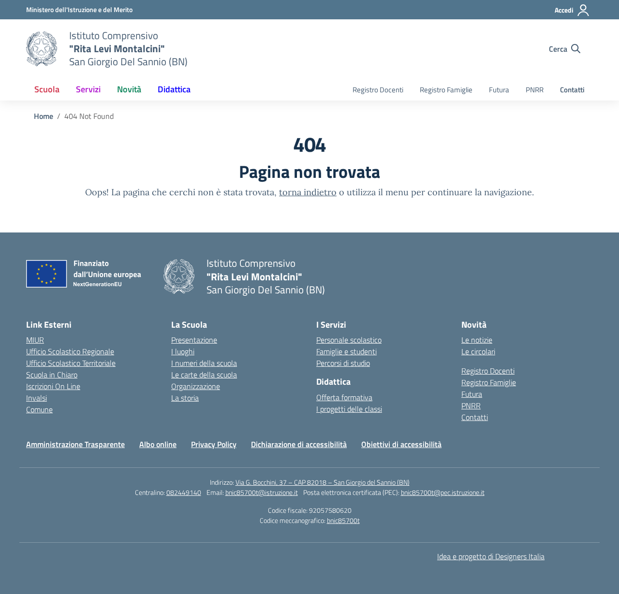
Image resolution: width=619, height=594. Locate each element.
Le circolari (478, 351)
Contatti (572, 89)
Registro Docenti (378, 89)
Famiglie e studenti (346, 351)
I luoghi (182, 351)
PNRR (535, 89)
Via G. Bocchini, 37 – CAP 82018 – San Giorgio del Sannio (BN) (323, 482)
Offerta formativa (344, 397)
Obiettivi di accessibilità (401, 444)
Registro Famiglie (446, 89)
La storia (185, 398)
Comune (39, 409)
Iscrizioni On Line (53, 386)
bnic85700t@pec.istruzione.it (443, 492)
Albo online (158, 444)
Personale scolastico (349, 340)
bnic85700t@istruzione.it (261, 492)
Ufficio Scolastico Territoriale (71, 363)
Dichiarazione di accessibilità (299, 444)
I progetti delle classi (349, 409)
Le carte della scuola (204, 374)
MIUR (35, 340)
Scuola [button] (46, 89)
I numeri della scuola (204, 363)
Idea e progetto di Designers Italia (491, 556)
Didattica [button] (174, 89)
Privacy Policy (213, 444)
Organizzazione (195, 386)
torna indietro (308, 192)
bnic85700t (343, 520)
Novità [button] (129, 89)
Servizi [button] (88, 89)
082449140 (183, 492)
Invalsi (36, 398)
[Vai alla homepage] (41, 48)
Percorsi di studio (343, 363)
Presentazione (194, 340)
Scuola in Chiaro (51, 374)
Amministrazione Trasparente (75, 444)
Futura (499, 89)
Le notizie (476, 340)
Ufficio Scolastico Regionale (70, 351)
